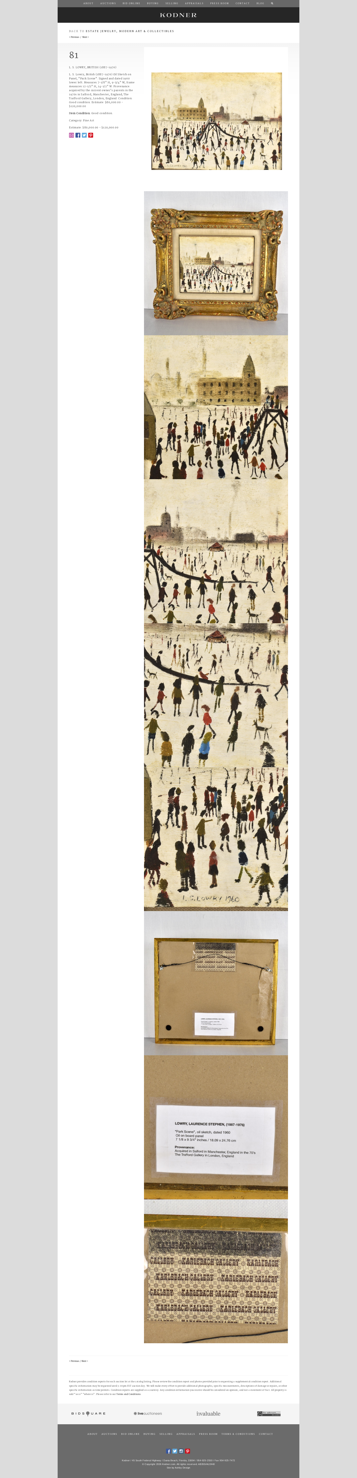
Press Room (208, 1434)
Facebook (77, 135)
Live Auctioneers (148, 1414)
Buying (149, 1434)
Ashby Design (182, 1467)
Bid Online (130, 1434)
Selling (166, 1434)
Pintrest (90, 135)
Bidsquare (88, 1414)
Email (71, 135)
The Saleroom (269, 1414)
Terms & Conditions (238, 1434)
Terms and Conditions (128, 1394)
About (92, 1434)
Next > (85, 37)
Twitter (84, 135)
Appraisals (185, 1434)
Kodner (178, 15)
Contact (266, 1434)
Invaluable (209, 1414)
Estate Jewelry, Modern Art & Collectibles (130, 31)
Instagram (181, 1451)
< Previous (74, 37)
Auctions (109, 1434)
